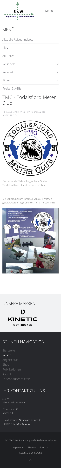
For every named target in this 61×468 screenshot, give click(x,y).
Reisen (6, 355)
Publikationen (11, 369)
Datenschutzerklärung (30, 452)
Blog (5, 48)
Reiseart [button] (7, 72)
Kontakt (7, 374)
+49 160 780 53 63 (21, 423)
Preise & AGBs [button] (11, 88)
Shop (5, 364)
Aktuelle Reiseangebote (18, 39)
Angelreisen (10, 115)
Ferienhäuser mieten (16, 379)
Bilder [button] (6, 80)
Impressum (18, 447)
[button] (52, 10)
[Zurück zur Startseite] (18, 11)
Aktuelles (8, 56)
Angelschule (10, 360)
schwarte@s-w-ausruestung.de (25, 420)
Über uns (43, 447)
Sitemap (31, 447)
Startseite (8, 350)
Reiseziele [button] (8, 64)
